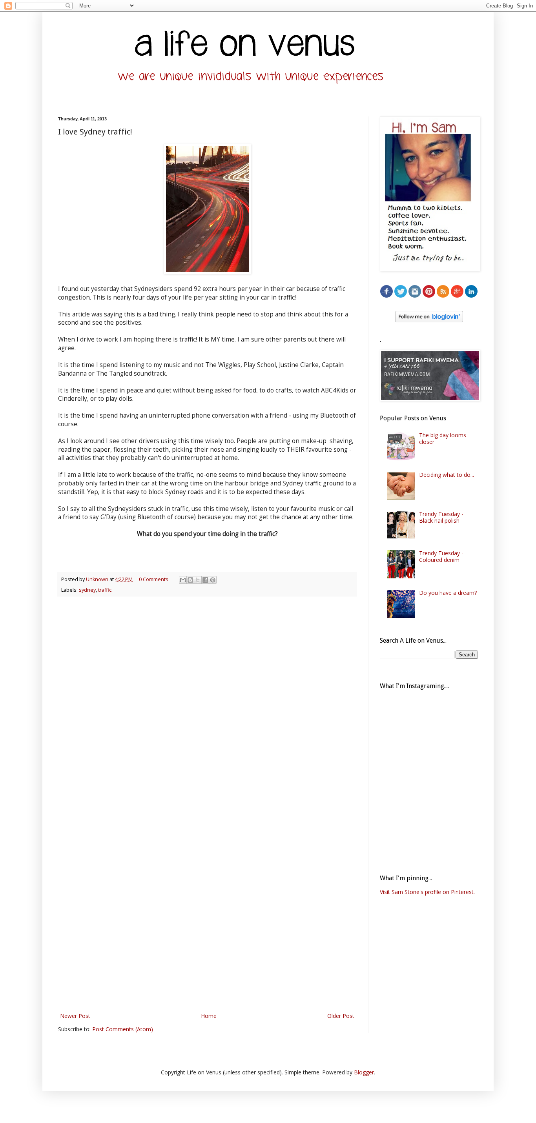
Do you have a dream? (448, 592)
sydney (87, 590)
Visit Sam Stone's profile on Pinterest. (427, 892)
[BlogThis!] (190, 580)
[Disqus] (207, 704)
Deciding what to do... (446, 474)
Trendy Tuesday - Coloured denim (441, 556)
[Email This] (183, 580)
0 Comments (153, 579)
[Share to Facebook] (205, 580)
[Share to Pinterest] (213, 580)
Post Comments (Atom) (122, 1029)
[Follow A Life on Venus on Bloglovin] (429, 320)
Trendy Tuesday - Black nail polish (441, 517)
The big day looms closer (442, 438)
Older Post (340, 1015)
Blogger (364, 1072)
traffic (104, 590)
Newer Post (75, 1015)
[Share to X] (198, 580)
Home (209, 1015)
